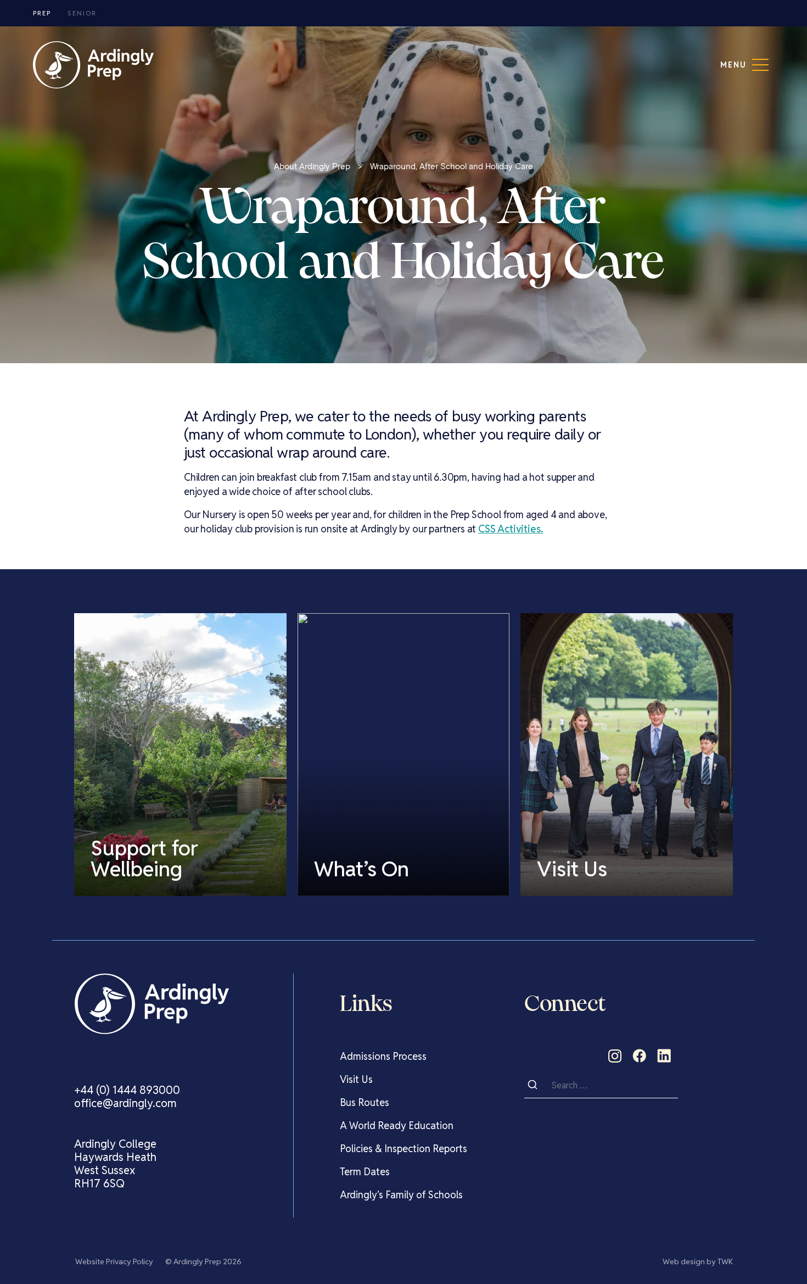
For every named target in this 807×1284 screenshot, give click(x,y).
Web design (684, 1261)
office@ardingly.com (125, 1103)
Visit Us (356, 1079)
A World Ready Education (396, 1125)
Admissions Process (383, 1056)
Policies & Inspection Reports (403, 1148)
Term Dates (365, 1171)
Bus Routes (364, 1102)
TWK (725, 1261)
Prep (42, 13)
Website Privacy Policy (114, 1261)
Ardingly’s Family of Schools (401, 1194)
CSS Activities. (510, 529)
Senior (82, 13)
